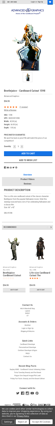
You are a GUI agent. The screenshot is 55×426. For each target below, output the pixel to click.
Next (51, 227)
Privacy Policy (23, 416)
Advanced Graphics (9, 267)
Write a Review (10, 110)
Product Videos (28, 179)
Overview (27, 174)
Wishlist (28, 325)
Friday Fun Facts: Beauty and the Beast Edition (27, 379)
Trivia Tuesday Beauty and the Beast (27, 372)
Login (33, 2)
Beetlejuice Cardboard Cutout (12, 274)
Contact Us (27, 356)
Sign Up (40, 2)
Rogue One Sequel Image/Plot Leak (27, 375)
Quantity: (7, 146)
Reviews (27, 183)
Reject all (22, 421)
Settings (8, 421)
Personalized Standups (27, 347)
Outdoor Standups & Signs (27, 350)
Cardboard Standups (27, 344)
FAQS (28, 353)
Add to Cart (14, 290)
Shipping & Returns (27, 331)
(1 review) (23, 107)
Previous (48, 227)
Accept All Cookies (41, 421)
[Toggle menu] (3, 3)
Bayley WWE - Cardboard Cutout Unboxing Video (27, 369)
